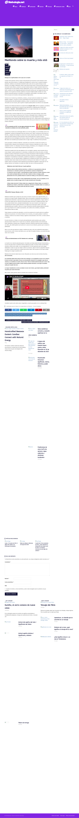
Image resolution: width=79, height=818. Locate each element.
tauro (23, 315)
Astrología (32, 6)
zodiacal (26, 315)
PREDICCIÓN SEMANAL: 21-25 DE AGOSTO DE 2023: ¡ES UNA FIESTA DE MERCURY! (66, 107)
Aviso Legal (62, 815)
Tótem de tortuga (23, 722)
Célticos (41, 6)
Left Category (9, 600)
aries (13, 313)
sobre (20, 315)
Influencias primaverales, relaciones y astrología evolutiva (35, 322)
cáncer (19, 313)
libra (43, 313)
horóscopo (37, 313)
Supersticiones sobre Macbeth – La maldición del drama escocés (67, 95)
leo (40, 313)
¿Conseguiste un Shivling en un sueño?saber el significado (18, 320)
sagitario (16, 315)
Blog (69, 6)
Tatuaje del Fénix (48, 605)
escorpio (28, 313)
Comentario (8, 562)
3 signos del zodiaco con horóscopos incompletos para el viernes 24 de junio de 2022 (67, 90)
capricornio (23, 313)
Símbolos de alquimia (64, 69)
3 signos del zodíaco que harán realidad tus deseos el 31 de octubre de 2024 (66, 49)
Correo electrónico (9, 582)
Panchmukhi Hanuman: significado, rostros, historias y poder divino (43, 362)
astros (16, 313)
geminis (32, 313)
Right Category (45, 600)
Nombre (7, 578)
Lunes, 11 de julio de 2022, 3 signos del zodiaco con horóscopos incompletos (11, 545)
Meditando (7, 315)
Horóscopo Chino (60, 6)
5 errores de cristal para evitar (66, 52)
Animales (23, 6)
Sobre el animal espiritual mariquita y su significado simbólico (65, 112)
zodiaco (30, 315)
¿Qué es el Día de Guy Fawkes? (66, 58)
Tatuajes (49, 6)
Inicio (15, 6)
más (45, 313)
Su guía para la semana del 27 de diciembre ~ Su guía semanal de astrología (67, 65)
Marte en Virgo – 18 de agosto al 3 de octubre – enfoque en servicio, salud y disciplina (66, 43)
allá (10, 313)
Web (6, 585)
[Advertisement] (39, 17)
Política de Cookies (55, 815)
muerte (11, 315)
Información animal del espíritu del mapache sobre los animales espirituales (67, 118)
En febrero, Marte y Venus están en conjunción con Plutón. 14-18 (67, 76)
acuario (6, 313)
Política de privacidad (70, 815)
